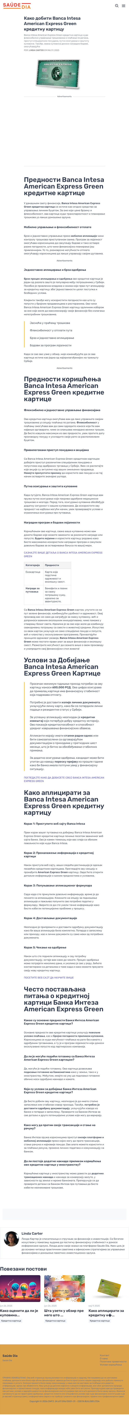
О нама (104, 1358)
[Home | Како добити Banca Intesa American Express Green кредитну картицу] (17, 6)
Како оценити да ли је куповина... (19, 1313)
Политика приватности (113, 1361)
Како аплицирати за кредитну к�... (106, 1313)
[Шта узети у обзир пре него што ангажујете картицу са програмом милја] (64, 1301)
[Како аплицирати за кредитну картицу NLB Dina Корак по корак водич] (109, 1301)
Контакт (104, 1355)
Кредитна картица (11, 1320)
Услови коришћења (111, 1364)
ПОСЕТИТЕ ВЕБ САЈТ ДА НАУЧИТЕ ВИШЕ (49, 977)
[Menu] (123, 6)
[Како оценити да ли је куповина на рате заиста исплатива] (20, 1301)
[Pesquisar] (117, 6)
